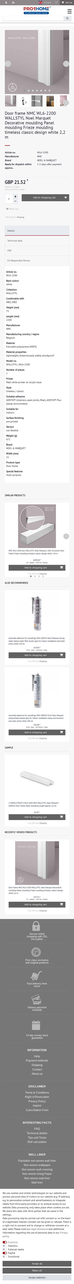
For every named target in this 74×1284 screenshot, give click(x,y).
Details (11, 230)
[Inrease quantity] (15, 196)
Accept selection (37, 1277)
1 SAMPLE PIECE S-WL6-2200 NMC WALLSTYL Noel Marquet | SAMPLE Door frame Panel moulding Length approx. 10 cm (34, 804)
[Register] (13, 2)
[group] (37, 614)
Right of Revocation (37, 1096)
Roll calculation (37, 1141)
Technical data (14, 240)
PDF (9, 250)
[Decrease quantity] (15, 201)
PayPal (11, 1253)
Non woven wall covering (37, 1169)
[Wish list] (56, 2)
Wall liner (37, 1182)
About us (37, 1073)
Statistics (13, 1245)
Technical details (37, 1133)
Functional (13, 1256)
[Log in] (6, 2)
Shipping (20, 217)
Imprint (37, 1105)
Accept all (37, 1263)
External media (16, 1249)
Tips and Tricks (37, 1137)
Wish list (13, 208)
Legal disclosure (39, 1229)
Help (37, 1056)
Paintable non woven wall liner (37, 1160)
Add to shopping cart (44, 197)
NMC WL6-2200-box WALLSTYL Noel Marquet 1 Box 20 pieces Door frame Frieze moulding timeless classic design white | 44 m (36, 552)
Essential (13, 1242)
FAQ (37, 1128)
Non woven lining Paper (37, 1173)
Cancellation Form (37, 1110)
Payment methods (37, 1060)
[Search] (67, 18)
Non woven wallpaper (37, 1165)
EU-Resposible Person (18, 260)
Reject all (37, 1270)
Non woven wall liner (37, 1178)
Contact (37, 1069)
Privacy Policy (37, 1101)
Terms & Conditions (37, 1092)
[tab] (37, 231)
